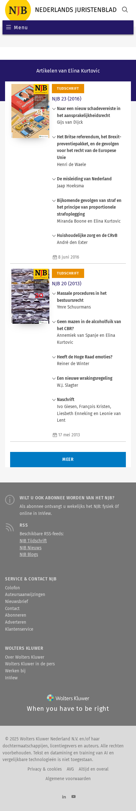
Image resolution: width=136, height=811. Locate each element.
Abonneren (15, 615)
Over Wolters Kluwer (24, 657)
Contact (12, 608)
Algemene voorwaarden (68, 778)
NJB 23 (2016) (66, 99)
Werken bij (15, 671)
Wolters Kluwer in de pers (30, 664)
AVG (70, 769)
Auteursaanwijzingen (25, 594)
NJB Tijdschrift (33, 541)
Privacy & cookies (45, 769)
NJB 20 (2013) (66, 284)
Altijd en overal (93, 769)
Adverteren (15, 622)
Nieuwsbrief (16, 601)
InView (11, 678)
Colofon (12, 588)
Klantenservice (19, 629)
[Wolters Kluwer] (68, 699)
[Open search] (124, 10)
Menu (21, 27)
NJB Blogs (29, 554)
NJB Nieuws (30, 548)
